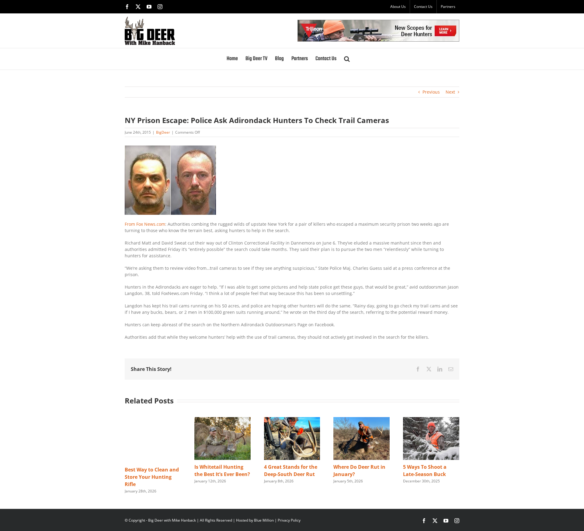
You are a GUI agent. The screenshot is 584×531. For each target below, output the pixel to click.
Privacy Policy (289, 520)
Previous (431, 92)
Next (450, 92)
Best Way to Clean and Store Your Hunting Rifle (152, 477)
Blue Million (264, 520)
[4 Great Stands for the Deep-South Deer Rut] (292, 420)
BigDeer (163, 132)
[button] (347, 59)
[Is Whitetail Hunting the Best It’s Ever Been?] (222, 420)
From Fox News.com (145, 224)
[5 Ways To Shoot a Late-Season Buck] (431, 420)
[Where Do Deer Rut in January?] (361, 420)
